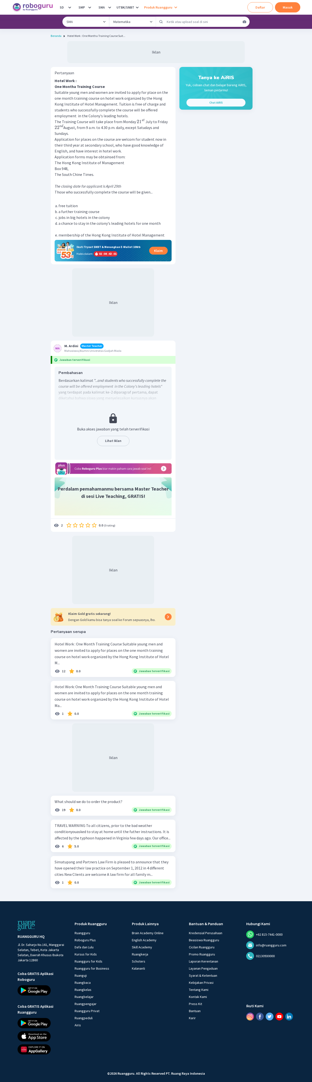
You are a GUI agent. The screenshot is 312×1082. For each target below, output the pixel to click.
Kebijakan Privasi (201, 982)
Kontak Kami (198, 997)
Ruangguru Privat (87, 1011)
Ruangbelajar (84, 997)
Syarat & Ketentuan (203, 975)
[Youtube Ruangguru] (279, 1016)
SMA (101, 7)
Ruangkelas (83, 989)
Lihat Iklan (113, 441)
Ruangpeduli (84, 1018)
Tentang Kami (198, 989)
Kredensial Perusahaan (205, 933)
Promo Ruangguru (202, 954)
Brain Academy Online (148, 933)
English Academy (144, 940)
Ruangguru (82, 933)
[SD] (70, 7)
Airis (78, 1025)
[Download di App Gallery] (42, 1049)
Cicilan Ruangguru (201, 947)
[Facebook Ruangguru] (260, 1016)
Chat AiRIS (216, 102)
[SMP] (90, 7)
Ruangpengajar (86, 1004)
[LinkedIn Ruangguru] (289, 1016)
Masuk (287, 7)
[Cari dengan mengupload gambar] (244, 22)
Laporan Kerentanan (203, 961)
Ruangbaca (83, 982)
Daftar (260, 7)
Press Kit (195, 1004)
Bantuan (195, 1011)
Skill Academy (142, 947)
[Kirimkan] (161, 22)
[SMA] (110, 7)
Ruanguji (81, 975)
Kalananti (138, 968)
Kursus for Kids (86, 954)
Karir (192, 1018)
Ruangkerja (140, 954)
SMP (81, 7)
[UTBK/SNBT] (137, 7)
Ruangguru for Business (92, 968)
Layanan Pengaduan (203, 968)
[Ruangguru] (26, 926)
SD (62, 7)
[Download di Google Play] (42, 990)
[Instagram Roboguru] (250, 1016)
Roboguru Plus (85, 940)
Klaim (158, 250)
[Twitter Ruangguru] (269, 1016)
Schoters (138, 961)
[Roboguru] (34, 7)
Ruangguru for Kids (88, 961)
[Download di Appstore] (42, 1036)
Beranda (56, 36)
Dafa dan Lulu (84, 947)
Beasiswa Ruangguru (204, 940)
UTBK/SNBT (125, 7)
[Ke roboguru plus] (113, 468)
